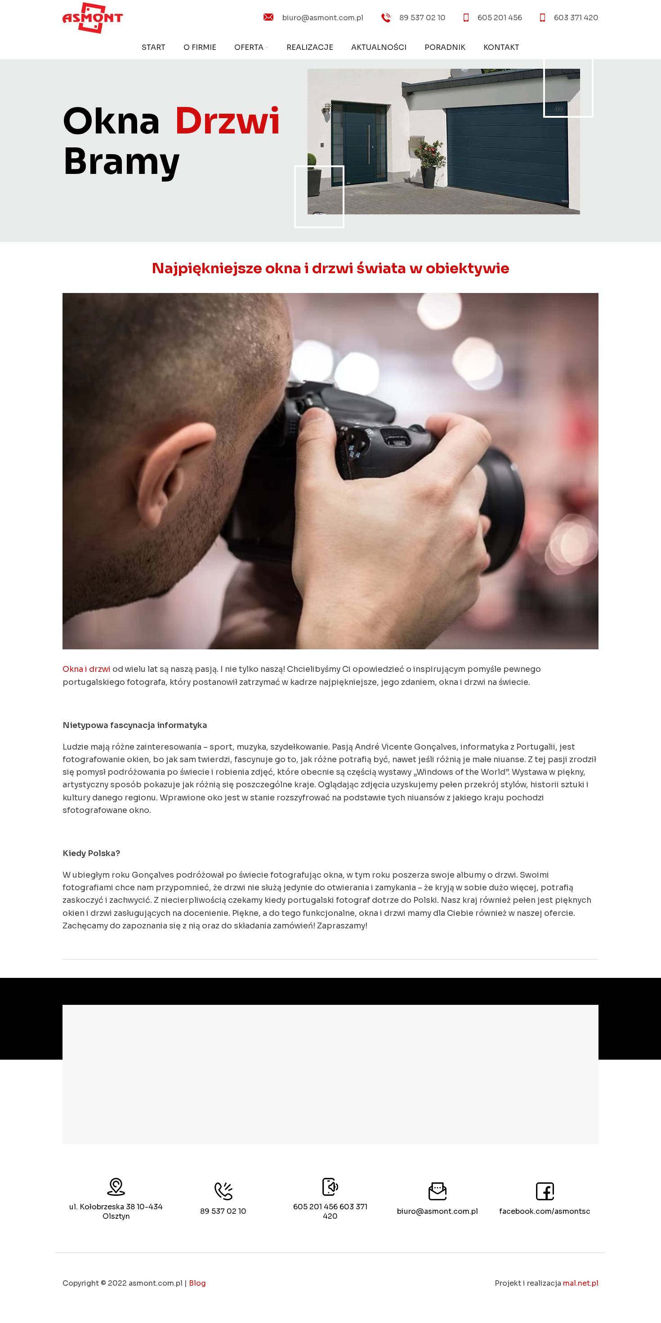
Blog (197, 1283)
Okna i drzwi (87, 669)
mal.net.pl (580, 1283)
